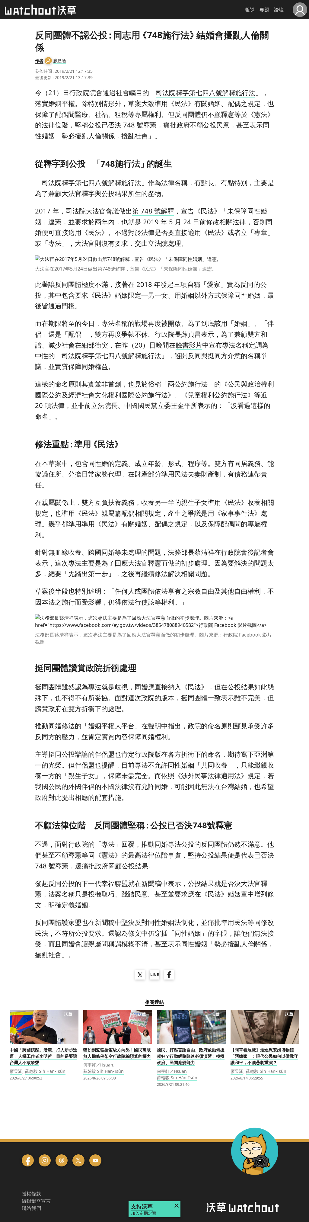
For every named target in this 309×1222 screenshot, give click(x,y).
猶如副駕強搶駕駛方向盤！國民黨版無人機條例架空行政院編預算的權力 (117, 1053)
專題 (264, 9)
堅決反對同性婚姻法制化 (157, 922)
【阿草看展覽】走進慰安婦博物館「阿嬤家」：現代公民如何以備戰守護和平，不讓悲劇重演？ (264, 1056)
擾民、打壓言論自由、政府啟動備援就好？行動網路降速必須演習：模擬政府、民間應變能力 (191, 1056)
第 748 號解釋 (153, 210)
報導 (250, 9)
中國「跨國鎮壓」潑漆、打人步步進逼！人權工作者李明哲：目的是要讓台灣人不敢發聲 (43, 1056)
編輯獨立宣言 (36, 1201)
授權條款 (31, 1193)
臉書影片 (189, 344)
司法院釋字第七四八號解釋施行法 (205, 92)
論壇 (279, 9)
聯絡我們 (31, 1208)
